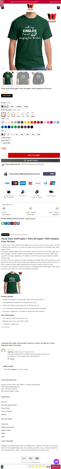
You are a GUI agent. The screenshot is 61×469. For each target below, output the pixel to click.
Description (5, 234)
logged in (14, 369)
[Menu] (2, 7)
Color (3, 118)
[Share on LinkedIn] (18, 223)
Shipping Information (7, 427)
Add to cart (34, 155)
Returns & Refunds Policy (9, 405)
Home (3, 86)
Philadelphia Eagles (30, 218)
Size (2, 130)
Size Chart (7, 95)
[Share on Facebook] (5, 223)
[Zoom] (3, 68)
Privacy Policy (5, 408)
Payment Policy (6, 430)
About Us (4, 402)
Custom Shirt (6, 143)
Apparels (10, 86)
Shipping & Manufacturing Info (19, 234)
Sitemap (3, 414)
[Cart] (58, 7)
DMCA (3, 433)
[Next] (56, 41)
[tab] (5, 234)
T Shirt (18, 86)
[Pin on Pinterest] (15, 223)
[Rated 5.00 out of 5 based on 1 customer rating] (30, 92)
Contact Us (4, 424)
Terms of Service (6, 411)
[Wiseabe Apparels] (30, 8)
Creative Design (5, 137)
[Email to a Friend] (12, 223)
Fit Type (3, 102)
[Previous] (4, 41)
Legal (2, 436)
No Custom (6, 140)
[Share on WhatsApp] (2, 223)
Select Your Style (6, 110)
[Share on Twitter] (8, 223)
